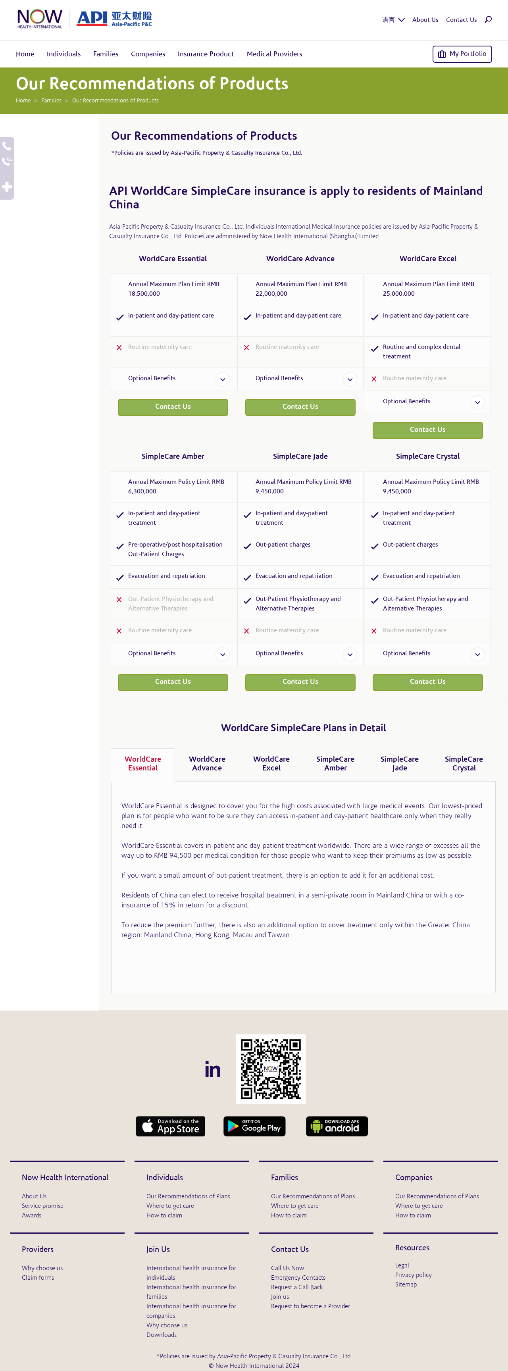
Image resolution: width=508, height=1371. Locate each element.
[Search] (488, 21)
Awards (31, 1216)
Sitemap (406, 1285)
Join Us (158, 1250)
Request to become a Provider (310, 1307)
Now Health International (65, 1178)
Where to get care (170, 1206)
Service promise (43, 1206)
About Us (34, 1197)
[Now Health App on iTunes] (170, 1126)
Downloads (161, 1335)
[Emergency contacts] (7, 187)
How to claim (164, 1216)
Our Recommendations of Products (204, 137)
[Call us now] (7, 162)
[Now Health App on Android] (254, 1126)
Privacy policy (413, 1275)
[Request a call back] (7, 146)
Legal (402, 1266)
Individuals (164, 1178)
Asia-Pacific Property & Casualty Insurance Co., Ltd (236, 153)
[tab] (143, 765)
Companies (414, 1178)
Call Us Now (287, 1268)
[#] (271, 1069)
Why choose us (42, 1268)
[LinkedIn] (213, 1069)
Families (284, 1178)
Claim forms (38, 1278)
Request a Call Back (297, 1287)
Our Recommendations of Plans (188, 1197)
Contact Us (173, 407)
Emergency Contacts (298, 1278)
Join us (280, 1297)
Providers (38, 1250)
